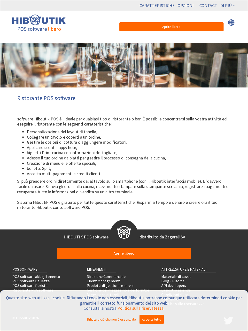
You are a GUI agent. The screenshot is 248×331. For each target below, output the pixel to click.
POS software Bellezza (31, 281)
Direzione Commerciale (106, 276)
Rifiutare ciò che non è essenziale (111, 319)
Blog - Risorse (173, 281)
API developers (173, 285)
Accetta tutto (151, 319)
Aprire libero (171, 26)
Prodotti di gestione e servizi (110, 285)
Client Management (103, 281)
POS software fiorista (29, 285)
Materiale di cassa (176, 276)
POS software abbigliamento (36, 276)
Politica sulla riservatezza (140, 308)
